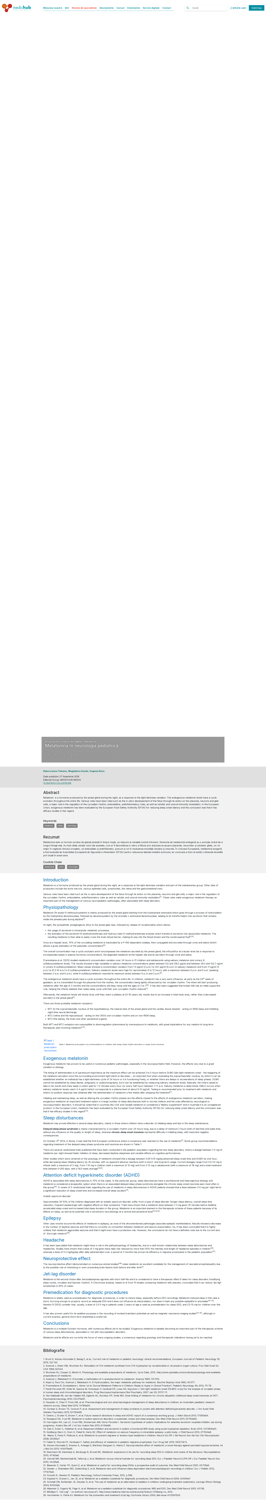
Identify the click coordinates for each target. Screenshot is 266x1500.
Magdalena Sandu (78, 771)
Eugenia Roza (97, 771)
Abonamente (106, 7)
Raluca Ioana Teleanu (55, 771)
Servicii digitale (151, 7)
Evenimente (133, 7)
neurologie (73, 867)
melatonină (49, 867)
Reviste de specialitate (84, 7)
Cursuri (120, 7)
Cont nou (257, 7)
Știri (67, 7)
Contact (166, 7)
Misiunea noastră (52, 7)
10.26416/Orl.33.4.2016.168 (57, 783)
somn (61, 867)
